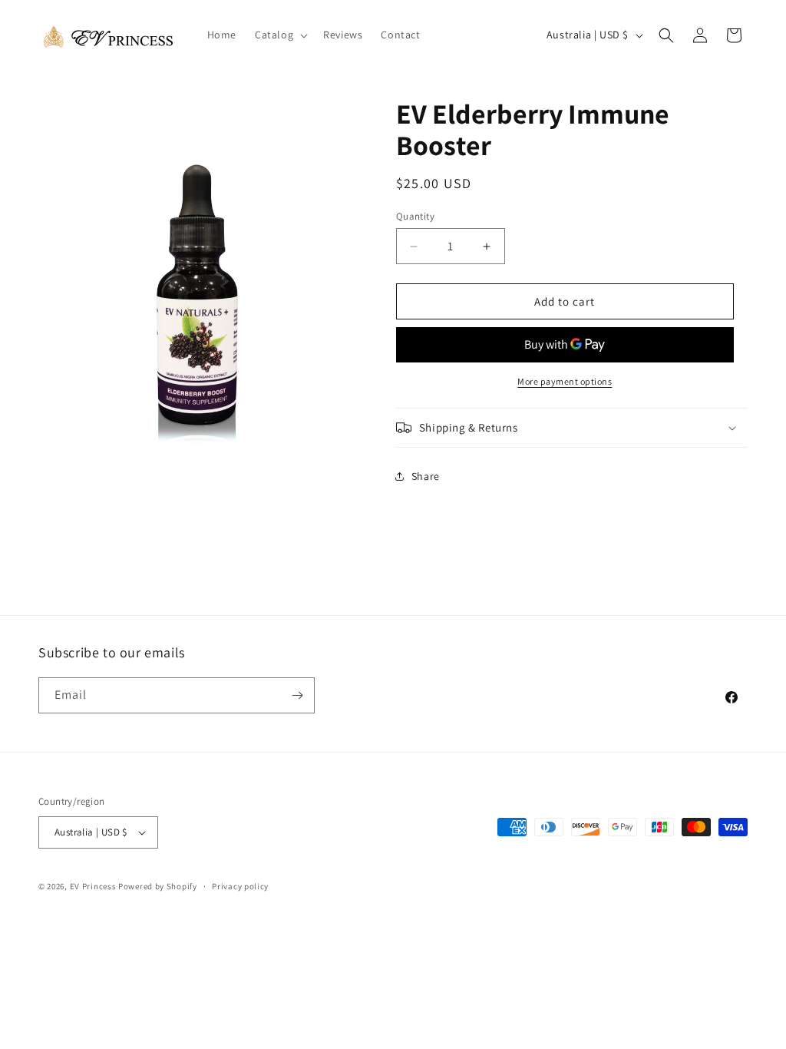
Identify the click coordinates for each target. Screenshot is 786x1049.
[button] (280, 34)
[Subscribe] (297, 695)
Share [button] (425, 476)
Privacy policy (240, 886)
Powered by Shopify (157, 886)
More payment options (564, 381)
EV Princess (93, 886)
